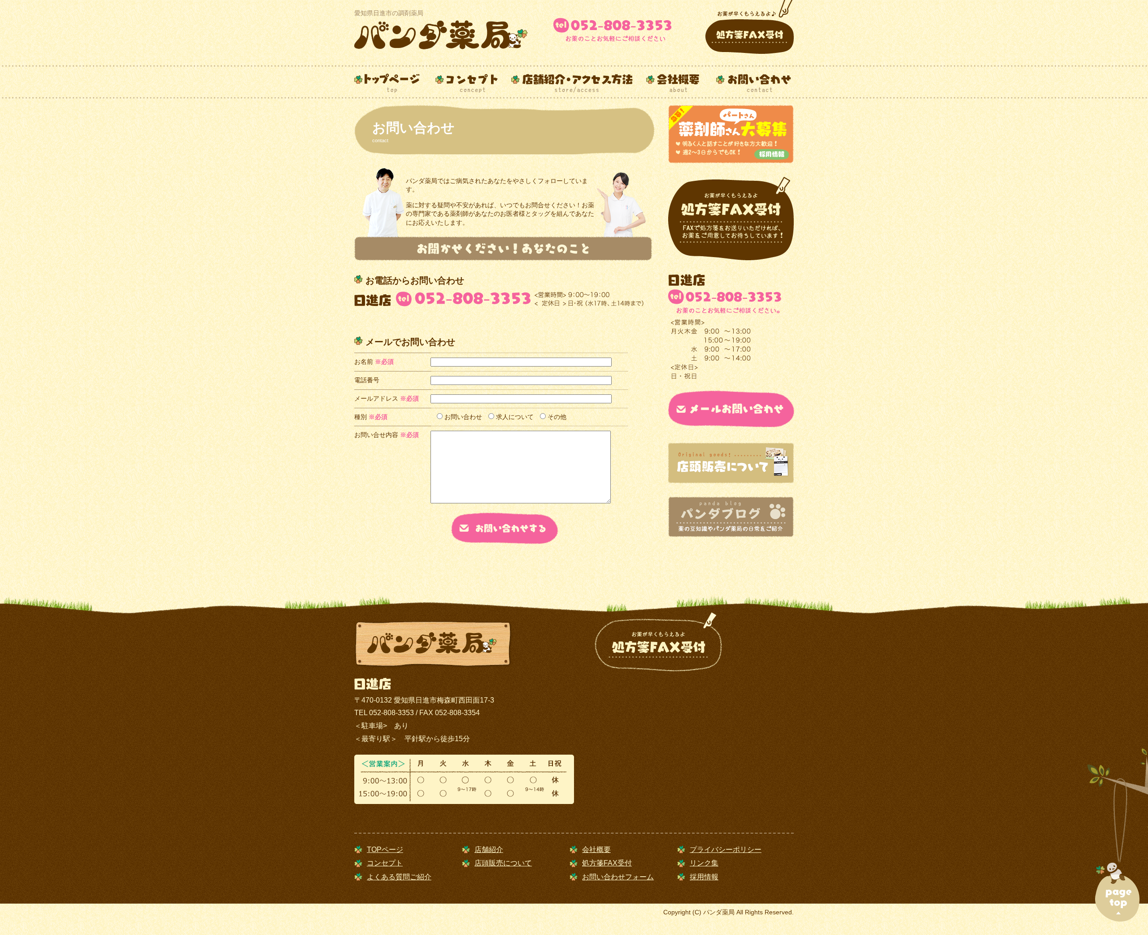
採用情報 (704, 877)
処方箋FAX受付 (607, 863)
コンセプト (385, 863)
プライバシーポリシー (725, 849)
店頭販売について (503, 863)
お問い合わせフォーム (618, 877)
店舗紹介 (488, 849)
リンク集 (704, 863)
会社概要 (596, 849)
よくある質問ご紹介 (399, 877)
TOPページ (385, 849)
